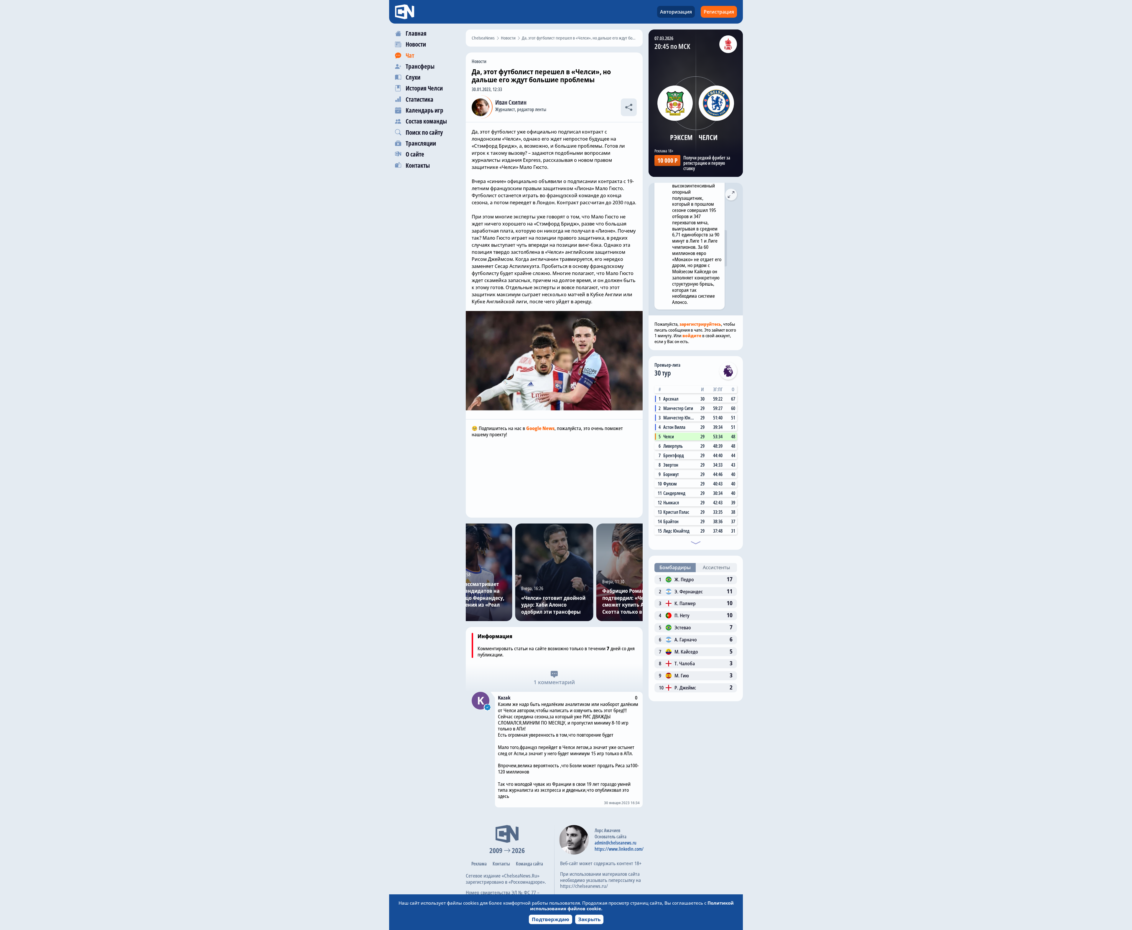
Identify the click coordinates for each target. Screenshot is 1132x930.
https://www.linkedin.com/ (619, 849)
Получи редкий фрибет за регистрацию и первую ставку (706, 163)
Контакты (501, 863)
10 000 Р (667, 160)
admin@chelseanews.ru (615, 843)
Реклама (479, 863)
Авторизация (676, 12)
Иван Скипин (510, 102)
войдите (691, 335)
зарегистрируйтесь (700, 324)
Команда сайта (529, 863)
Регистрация (719, 12)
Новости (479, 61)
